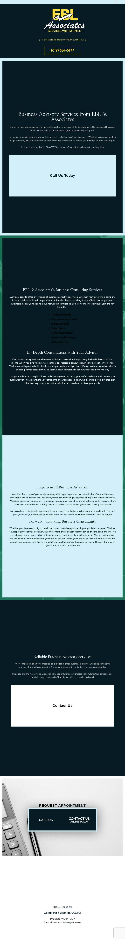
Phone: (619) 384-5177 (62, 918)
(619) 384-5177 (62, 50)
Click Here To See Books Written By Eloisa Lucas (62, 40)
